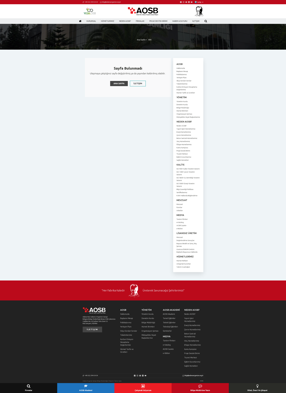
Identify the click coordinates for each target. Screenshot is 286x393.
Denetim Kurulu (182, 104)
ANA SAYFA (119, 83)
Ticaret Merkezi (182, 154)
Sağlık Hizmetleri (183, 160)
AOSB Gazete (181, 225)
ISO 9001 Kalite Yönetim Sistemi (188, 169)
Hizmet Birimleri (182, 111)
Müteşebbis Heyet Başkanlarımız (188, 117)
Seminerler (167, 331)
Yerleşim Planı (181, 78)
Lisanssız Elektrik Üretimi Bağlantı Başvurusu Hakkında (187, 250)
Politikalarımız (182, 74)
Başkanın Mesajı (182, 71)
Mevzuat (180, 204)
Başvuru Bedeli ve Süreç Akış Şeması (187, 245)
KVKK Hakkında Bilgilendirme (187, 195)
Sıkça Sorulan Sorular (184, 81)
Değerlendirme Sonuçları (185, 240)
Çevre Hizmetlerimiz (184, 135)
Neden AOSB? (181, 126)
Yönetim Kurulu (182, 101)
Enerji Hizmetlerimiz (184, 132)
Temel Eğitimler (169, 318)
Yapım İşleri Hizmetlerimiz (186, 129)
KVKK (201, 381)
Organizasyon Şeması (184, 114)
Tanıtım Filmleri (182, 219)
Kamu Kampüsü (182, 148)
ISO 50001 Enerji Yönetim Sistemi (186, 185)
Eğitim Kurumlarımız (184, 157)
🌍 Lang (198, 2)
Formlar (179, 207)
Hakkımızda (181, 68)
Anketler (180, 210)
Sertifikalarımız (182, 192)
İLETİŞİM (138, 83)
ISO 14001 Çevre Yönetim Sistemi (186, 173)
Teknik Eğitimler (169, 323)
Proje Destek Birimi (183, 151)
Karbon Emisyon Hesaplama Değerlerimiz (187, 88)
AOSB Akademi (169, 314)
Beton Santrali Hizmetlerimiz (187, 138)
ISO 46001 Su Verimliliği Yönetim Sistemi (188, 179)
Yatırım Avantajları (183, 267)
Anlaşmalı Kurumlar (184, 264)
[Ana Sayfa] (80, 21)
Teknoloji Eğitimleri (170, 327)
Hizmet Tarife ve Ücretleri (186, 93)
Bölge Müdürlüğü (183, 108)
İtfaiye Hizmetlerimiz (184, 144)
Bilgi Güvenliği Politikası (185, 189)
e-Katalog (180, 222)
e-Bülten (180, 229)
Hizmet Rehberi (182, 261)
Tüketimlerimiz (182, 84)
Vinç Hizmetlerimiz (183, 141)
